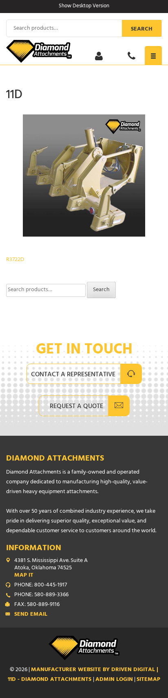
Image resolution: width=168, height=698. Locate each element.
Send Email (30, 615)
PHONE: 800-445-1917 (40, 585)
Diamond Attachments (55, 459)
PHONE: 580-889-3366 (41, 595)
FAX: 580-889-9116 (37, 605)
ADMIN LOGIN (114, 679)
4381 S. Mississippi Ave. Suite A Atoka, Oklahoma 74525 (51, 568)
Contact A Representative (73, 375)
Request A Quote (76, 407)
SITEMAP (148, 679)
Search (142, 29)
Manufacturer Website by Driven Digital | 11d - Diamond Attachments (83, 675)
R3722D (15, 260)
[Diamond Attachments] (84, 51)
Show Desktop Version (84, 6)
